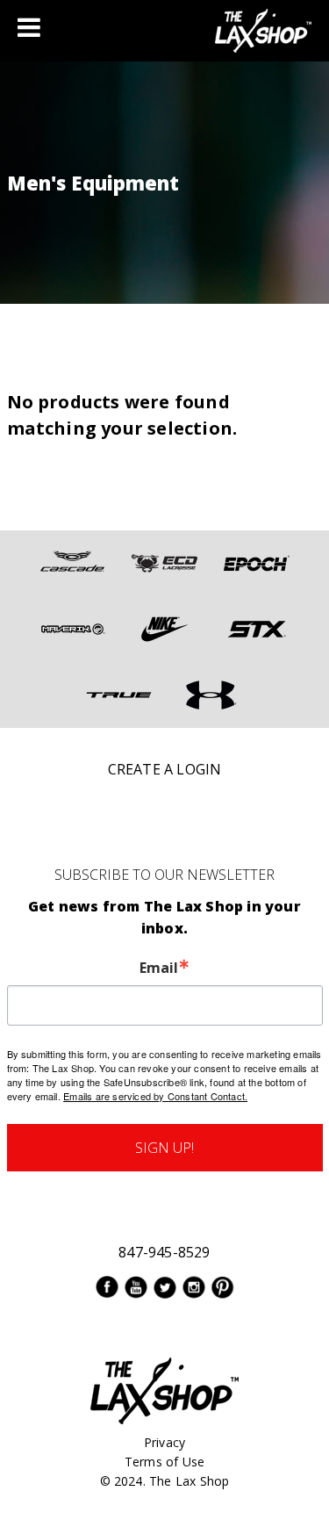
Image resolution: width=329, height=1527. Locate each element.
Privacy (164, 1442)
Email (158, 968)
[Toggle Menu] (29, 27)
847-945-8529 (164, 1252)
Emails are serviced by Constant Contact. (155, 1096)
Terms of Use (164, 1461)
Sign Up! (164, 1147)
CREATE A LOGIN (165, 769)
